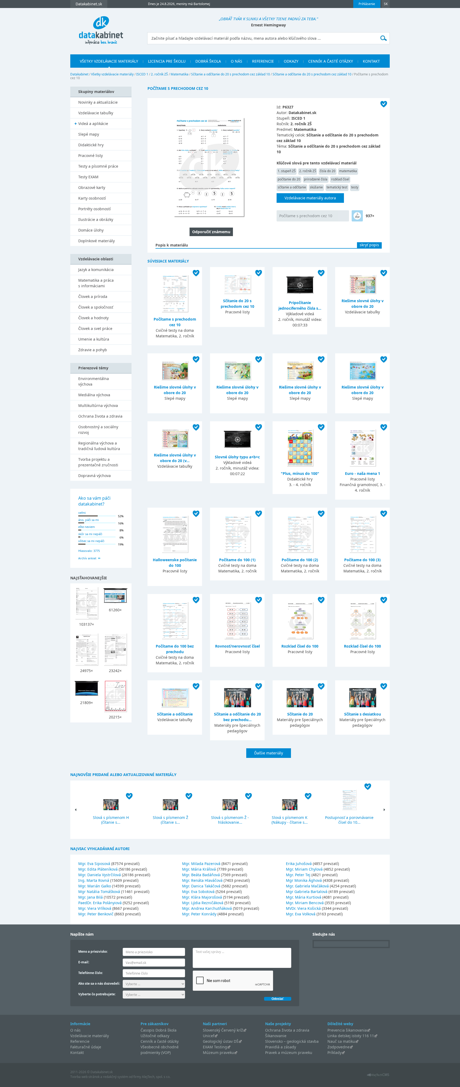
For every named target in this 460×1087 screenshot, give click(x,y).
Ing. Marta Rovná (93, 880)
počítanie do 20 (289, 179)
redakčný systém (115, 1076)
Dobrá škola (208, 61)
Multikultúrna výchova (98, 405)
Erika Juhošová (299, 863)
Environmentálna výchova (93, 381)
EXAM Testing (215, 1046)
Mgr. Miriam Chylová (304, 869)
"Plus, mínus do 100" (300, 473)
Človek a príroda (92, 296)
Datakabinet (79, 74)
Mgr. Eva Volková (300, 913)
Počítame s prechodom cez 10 (305, 215)
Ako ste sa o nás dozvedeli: (99, 983)
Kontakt (371, 61)
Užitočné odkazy (155, 1035)
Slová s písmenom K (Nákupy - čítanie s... (290, 820)
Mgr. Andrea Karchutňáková (207, 908)
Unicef (208, 1035)
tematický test (337, 187)
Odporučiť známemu (211, 231)
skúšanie (316, 187)
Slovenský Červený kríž (223, 1030)
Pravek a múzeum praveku (288, 1052)
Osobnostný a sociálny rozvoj (98, 429)
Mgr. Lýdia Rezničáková (202, 902)
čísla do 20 (327, 171)
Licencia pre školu (167, 61)
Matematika (179, 74)
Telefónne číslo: (90, 973)
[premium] (357, 215)
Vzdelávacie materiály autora (310, 197)
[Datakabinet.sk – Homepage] (101, 27)
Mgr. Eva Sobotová (198, 891)
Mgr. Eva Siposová (94, 863)
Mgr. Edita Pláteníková (98, 869)
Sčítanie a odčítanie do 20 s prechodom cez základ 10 (230, 74)
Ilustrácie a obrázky (95, 219)
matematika (348, 171)
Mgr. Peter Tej (298, 874)
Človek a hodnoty (93, 317)
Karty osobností (92, 198)
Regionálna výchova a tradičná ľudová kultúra (99, 446)
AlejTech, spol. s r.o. (156, 1076)
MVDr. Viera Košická (303, 908)
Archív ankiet (87, 558)
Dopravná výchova (94, 475)
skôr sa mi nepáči (90, 534)
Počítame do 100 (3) (362, 559)
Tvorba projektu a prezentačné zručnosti (98, 462)
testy (354, 187)
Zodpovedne (338, 1046)
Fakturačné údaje (85, 1046)
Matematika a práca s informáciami (96, 283)
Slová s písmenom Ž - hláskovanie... (230, 820)
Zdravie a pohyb (92, 349)
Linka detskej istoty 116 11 (350, 1035)
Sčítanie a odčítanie (175, 714)
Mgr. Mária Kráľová (199, 869)
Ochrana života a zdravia (100, 416)
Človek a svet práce (95, 328)
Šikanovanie (275, 1035)
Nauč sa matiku (341, 1041)
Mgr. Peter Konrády (199, 913)
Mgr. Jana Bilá (90, 897)
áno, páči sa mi (88, 520)
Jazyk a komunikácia (96, 269)
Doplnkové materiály (96, 240)
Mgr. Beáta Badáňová (201, 874)
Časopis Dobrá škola (158, 1030)
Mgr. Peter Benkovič (95, 913)
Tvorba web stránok (85, 1076)
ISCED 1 (142, 74)
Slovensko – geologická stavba (292, 1041)
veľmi (82, 513)
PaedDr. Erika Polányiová (100, 902)
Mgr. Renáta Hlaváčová (202, 880)
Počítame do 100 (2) (300, 559)
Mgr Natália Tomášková (99, 891)
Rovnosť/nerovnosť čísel (237, 646)
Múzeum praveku (218, 1052)
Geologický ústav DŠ (221, 1041)
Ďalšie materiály (268, 752)
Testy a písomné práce (98, 166)
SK (386, 4)
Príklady (334, 1052)
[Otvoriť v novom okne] (378, 1076)
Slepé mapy (88, 134)
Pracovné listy (90, 155)
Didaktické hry (91, 144)
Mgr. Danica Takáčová (201, 885)
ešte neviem (86, 527)
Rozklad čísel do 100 (299, 646)
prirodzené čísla (315, 179)
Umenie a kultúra (93, 339)
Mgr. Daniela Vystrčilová (99, 874)
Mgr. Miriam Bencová (305, 902)
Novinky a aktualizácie (98, 102)
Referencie (263, 61)
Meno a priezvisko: (93, 951)
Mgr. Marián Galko (94, 885)
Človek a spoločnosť (95, 307)
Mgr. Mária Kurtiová (303, 897)
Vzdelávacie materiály (89, 1035)
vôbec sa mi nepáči (91, 541)
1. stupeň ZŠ (286, 171)
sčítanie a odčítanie (292, 187)
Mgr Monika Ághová (304, 880)
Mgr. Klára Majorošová (202, 897)
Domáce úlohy (91, 230)
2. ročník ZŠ (159, 74)
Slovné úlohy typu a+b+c (237, 456)
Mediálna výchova (94, 394)
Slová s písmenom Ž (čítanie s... (170, 820)
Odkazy (291, 61)
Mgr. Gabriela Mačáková (307, 885)
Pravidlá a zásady (280, 1046)
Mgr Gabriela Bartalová (306, 891)
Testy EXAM (88, 176)
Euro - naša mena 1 (362, 473)
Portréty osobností (94, 208)
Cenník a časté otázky (330, 61)
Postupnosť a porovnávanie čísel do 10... (349, 820)
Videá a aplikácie (93, 123)
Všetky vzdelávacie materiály (109, 61)
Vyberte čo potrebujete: (97, 994)
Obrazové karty (91, 187)
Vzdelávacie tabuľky (95, 112)
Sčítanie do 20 (300, 714)
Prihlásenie (367, 4)
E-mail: (83, 962)
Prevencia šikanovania (347, 1030)
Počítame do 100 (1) (237, 559)
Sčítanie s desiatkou (362, 714)
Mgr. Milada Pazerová (201, 863)
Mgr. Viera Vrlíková (94, 908)
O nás (236, 61)
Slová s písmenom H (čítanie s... (111, 820)
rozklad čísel (340, 179)
